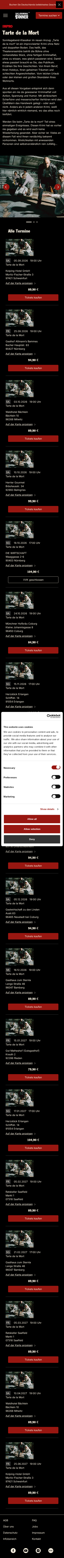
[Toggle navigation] (5, 15)
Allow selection (32, 829)
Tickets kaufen (33, 297)
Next (58, 187)
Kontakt (36, 1538)
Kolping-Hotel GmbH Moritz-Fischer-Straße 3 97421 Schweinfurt (19, 274)
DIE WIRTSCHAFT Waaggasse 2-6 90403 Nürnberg (16, 556)
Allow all (32, 819)
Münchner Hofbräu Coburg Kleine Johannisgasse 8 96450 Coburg (21, 627)
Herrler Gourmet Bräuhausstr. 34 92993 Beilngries (15, 486)
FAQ (34, 1520)
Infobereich (9, 1538)
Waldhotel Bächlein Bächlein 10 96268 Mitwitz (17, 415)
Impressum (38, 1532)
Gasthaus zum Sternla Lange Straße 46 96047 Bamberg (18, 984)
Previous (6, 187)
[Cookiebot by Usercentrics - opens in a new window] (46, 716)
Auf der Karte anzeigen (19, 283)
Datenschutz (10, 1532)
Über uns (8, 1526)
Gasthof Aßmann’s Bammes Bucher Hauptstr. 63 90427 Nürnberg (22, 345)
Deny (32, 839)
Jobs (35, 1526)
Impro (7, 26)
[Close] (59, 4)
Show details (47, 809)
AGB (5, 1520)
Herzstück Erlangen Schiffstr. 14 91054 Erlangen (17, 698)
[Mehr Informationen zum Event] (20, 247)
